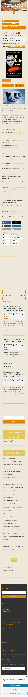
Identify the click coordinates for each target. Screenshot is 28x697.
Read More (7, 333)
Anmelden (6, 564)
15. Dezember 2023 (10, 379)
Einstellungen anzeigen (15, 693)
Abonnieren (7, 674)
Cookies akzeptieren (15, 685)
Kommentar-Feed (8, 570)
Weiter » (21, 85)
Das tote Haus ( (7, 477)
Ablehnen (15, 689)
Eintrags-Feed (7, 567)
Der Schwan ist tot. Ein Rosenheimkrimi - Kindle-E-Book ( (12, 461)
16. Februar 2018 (9, 38)
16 (16, 85)
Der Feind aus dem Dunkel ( (11, 500)
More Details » (6, 80)
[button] (27, 676)
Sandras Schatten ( (8, 494)
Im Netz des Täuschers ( (10, 526)
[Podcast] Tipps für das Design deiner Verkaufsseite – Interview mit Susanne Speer (13, 189)
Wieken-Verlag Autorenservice (14, 5)
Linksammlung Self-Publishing (10, 23)
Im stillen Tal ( (7, 471)
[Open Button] (14, 12)
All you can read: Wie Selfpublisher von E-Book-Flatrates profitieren (13, 134)
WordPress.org (7, 574)
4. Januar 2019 (9, 313)
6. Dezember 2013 (10, 344)
